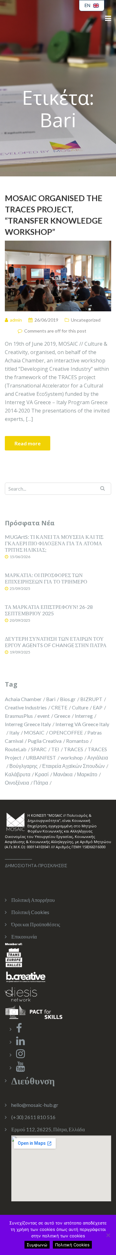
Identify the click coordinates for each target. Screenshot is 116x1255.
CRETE (59, 707)
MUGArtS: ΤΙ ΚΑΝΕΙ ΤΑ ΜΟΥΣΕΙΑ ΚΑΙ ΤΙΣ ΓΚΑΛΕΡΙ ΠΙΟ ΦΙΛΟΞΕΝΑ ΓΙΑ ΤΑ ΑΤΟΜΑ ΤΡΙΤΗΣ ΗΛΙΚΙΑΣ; (54, 543)
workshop (72, 757)
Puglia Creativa (45, 741)
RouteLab (15, 749)
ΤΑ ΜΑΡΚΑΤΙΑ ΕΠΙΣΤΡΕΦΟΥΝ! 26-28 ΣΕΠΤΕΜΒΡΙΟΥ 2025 (49, 610)
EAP (97, 707)
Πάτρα (41, 782)
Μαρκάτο (87, 774)
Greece (62, 716)
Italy (14, 732)
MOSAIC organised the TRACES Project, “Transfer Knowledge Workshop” (53, 214)
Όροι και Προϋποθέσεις (35, 924)
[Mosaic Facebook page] (19, 1030)
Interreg (84, 716)
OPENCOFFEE (66, 732)
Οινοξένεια (17, 782)
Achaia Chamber (23, 699)
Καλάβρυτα (17, 774)
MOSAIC (34, 732)
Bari (50, 699)
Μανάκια (62, 774)
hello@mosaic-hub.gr (34, 1105)
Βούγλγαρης (23, 766)
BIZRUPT (91, 699)
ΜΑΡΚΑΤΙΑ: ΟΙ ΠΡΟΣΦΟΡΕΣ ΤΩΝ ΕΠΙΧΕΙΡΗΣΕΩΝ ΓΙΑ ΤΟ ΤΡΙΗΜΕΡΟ (46, 578)
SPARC (39, 749)
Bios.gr (68, 699)
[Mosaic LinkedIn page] (20, 1042)
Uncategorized (86, 320)
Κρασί (42, 774)
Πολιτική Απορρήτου (33, 900)
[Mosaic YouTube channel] (20, 1068)
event (43, 716)
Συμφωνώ (37, 1244)
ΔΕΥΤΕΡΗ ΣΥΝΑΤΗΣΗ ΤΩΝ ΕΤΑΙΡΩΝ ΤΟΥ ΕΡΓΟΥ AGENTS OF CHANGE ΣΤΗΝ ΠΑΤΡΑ (56, 642)
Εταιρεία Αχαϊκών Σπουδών (73, 766)
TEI (55, 749)
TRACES (73, 749)
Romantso (77, 741)
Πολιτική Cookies (30, 912)
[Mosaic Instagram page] (20, 1055)
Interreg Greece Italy (28, 724)
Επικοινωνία (24, 936)
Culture (80, 707)
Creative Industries (26, 707)
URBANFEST (41, 757)
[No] (108, 1235)
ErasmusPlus (19, 716)
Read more (28, 443)
